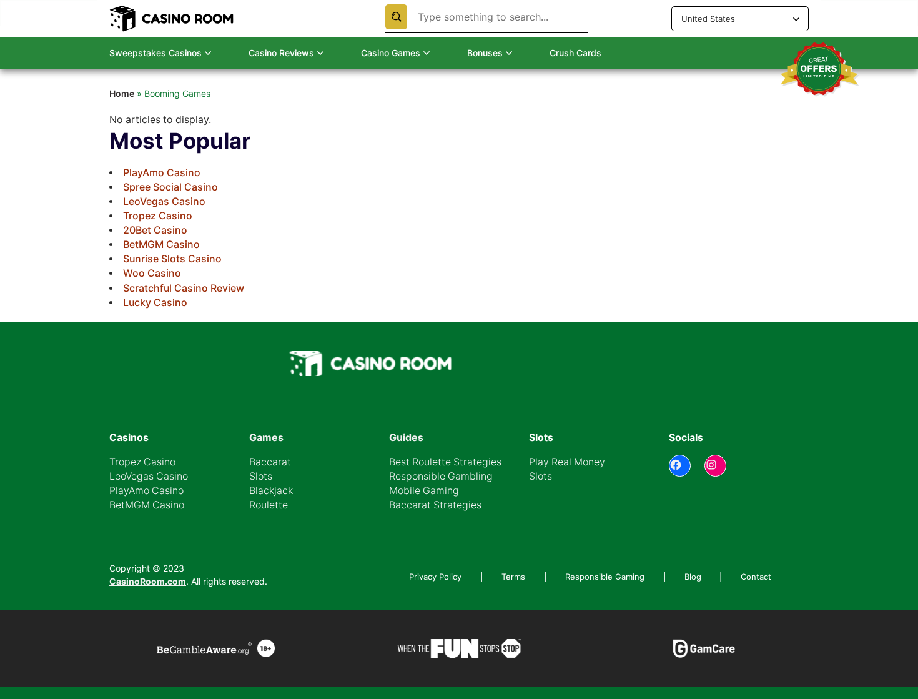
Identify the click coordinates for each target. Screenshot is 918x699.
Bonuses (485, 52)
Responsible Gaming (604, 577)
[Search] (396, 16)
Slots (260, 476)
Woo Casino (152, 273)
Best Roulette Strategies (445, 462)
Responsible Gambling (441, 476)
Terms (513, 577)
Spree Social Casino (170, 187)
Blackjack (121, 79)
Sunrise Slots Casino (172, 259)
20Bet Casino (155, 230)
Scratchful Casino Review (183, 288)
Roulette (268, 505)
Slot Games (125, 117)
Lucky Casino (155, 303)
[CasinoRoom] (173, 19)
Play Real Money (567, 462)
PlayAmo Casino (161, 173)
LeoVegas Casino (164, 201)
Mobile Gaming (424, 491)
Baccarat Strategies (435, 505)
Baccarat (120, 98)
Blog (692, 577)
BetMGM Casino (161, 244)
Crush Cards (575, 52)
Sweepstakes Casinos (155, 52)
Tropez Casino (157, 216)
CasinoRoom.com (147, 581)
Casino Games (390, 52)
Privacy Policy (435, 577)
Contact (756, 577)
